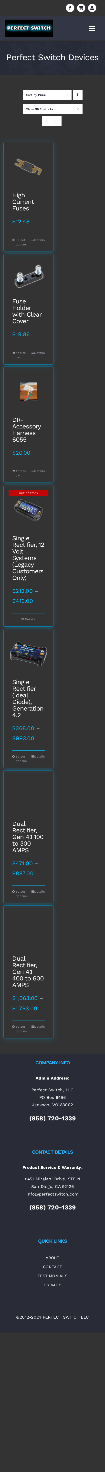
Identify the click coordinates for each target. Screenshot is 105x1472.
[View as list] (56, 121)
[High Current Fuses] (28, 167)
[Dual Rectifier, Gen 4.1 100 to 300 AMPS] (28, 796)
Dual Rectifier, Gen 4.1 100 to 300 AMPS (27, 836)
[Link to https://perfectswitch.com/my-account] (92, 8)
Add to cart (21, 355)
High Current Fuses (23, 202)
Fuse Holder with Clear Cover (26, 311)
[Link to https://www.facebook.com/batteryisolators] (70, 8)
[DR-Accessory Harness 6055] (28, 392)
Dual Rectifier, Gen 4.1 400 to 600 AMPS (28, 971)
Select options (21, 242)
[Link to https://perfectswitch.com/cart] (81, 8)
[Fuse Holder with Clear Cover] (28, 276)
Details (39, 240)
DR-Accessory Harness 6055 (26, 429)
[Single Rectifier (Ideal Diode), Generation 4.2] (28, 654)
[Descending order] (78, 95)
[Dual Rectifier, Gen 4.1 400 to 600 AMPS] (28, 930)
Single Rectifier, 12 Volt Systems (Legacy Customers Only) (28, 558)
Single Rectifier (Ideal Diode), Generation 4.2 (27, 698)
